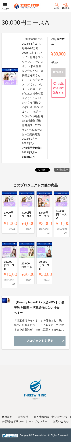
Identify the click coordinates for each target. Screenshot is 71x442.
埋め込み (63, 169)
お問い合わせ (61, 421)
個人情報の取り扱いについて (51, 416)
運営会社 (23, 416)
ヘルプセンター (38, 421)
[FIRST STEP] (26, 6)
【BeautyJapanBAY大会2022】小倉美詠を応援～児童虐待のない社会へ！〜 (39, 307)
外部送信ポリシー (13, 421)
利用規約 (7, 416)
